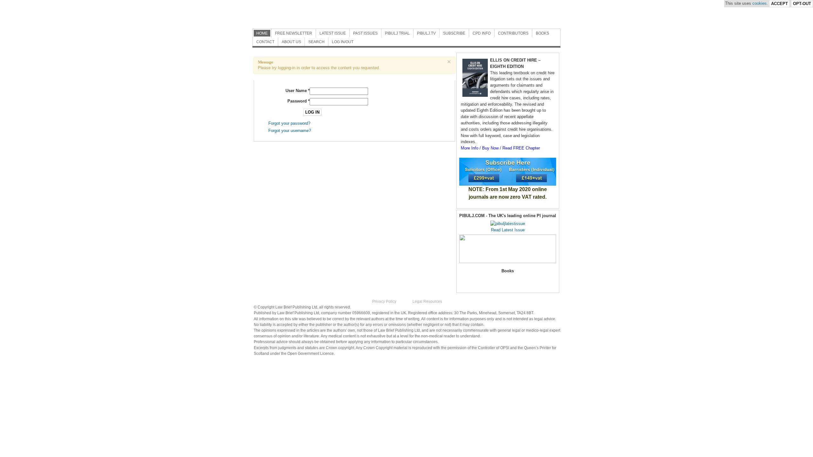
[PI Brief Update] (322, 14)
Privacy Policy (384, 301)
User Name (298, 90)
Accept (779, 3)
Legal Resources (427, 301)
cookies (759, 3)
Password (298, 101)
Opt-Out (802, 3)
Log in (312, 112)
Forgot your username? (289, 130)
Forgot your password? (289, 123)
